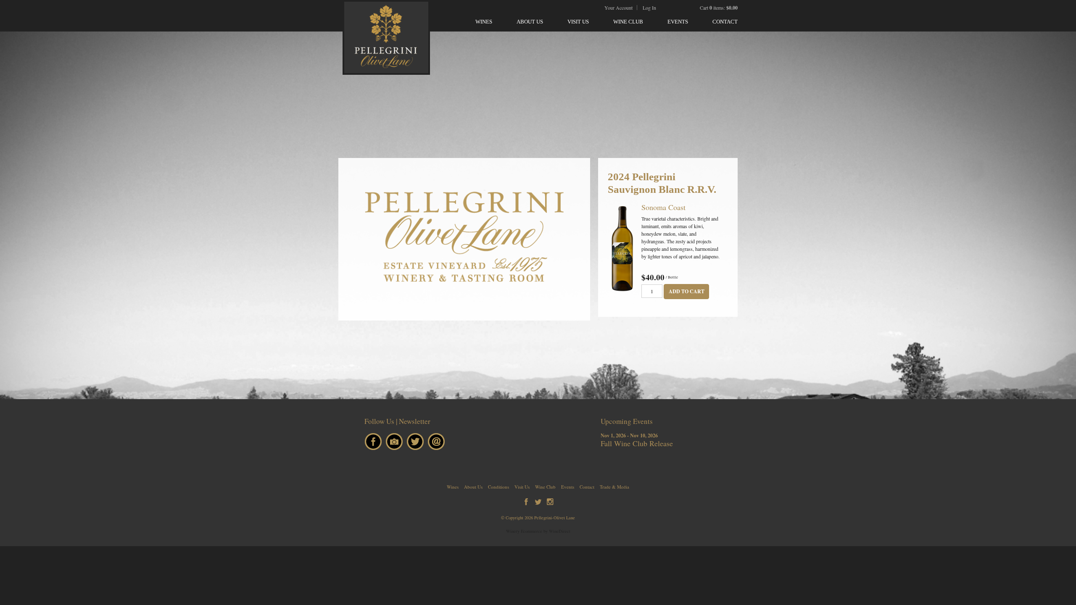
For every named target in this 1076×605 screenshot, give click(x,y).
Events (677, 21)
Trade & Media (614, 487)
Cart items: (719, 7)
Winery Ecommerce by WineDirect (538, 531)
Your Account (618, 7)
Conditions (498, 487)
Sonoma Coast (663, 207)
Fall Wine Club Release (637, 443)
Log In (649, 7)
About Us (530, 21)
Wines (483, 21)
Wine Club (628, 21)
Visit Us (578, 21)
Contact (725, 21)
